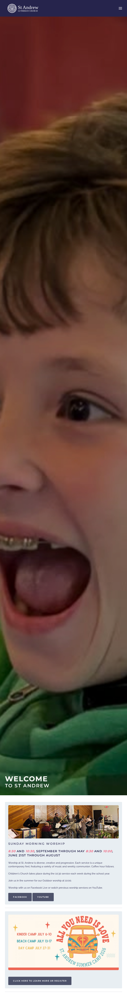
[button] (120, 8)
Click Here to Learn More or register (40, 981)
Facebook (20, 897)
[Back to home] (25, 8)
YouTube (43, 897)
